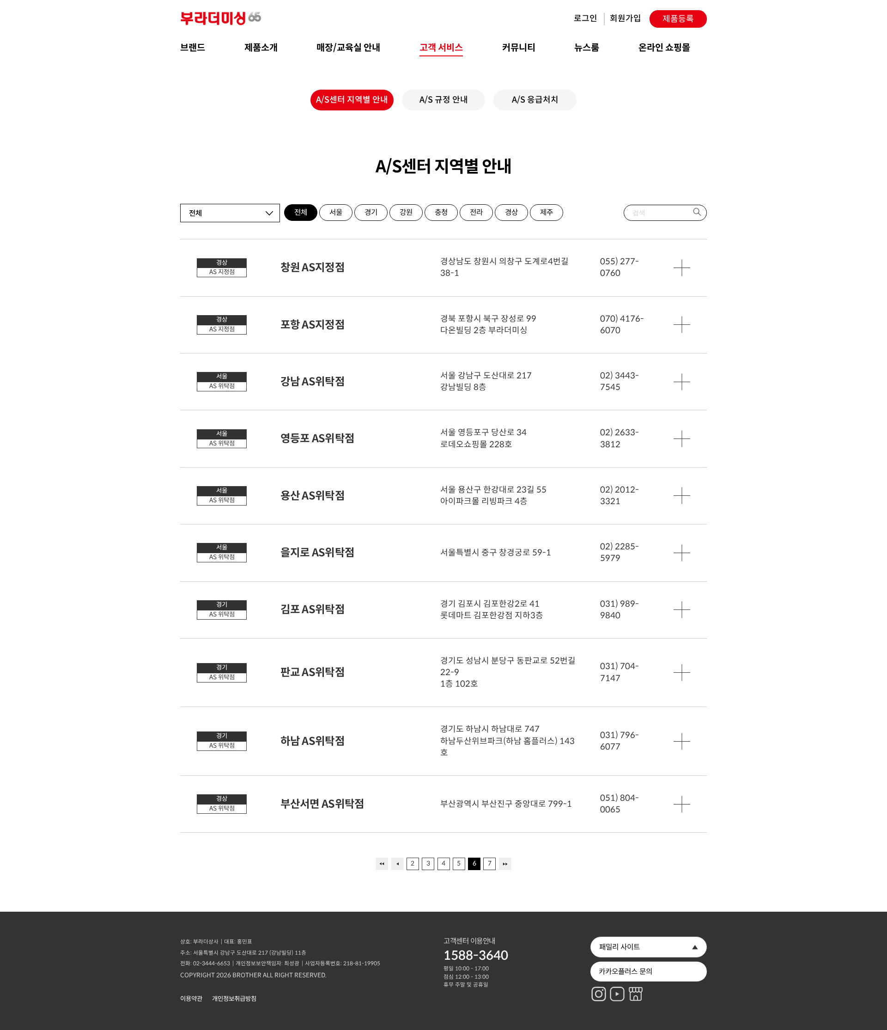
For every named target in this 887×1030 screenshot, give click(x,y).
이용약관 (191, 999)
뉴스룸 (586, 48)
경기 (371, 212)
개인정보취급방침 (234, 999)
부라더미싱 (221, 18)
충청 (441, 212)
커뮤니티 (518, 48)
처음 (382, 864)
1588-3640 (476, 955)
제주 (546, 212)
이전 (397, 864)
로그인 (585, 18)
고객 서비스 (441, 48)
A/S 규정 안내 (443, 100)
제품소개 (261, 48)
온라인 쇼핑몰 (664, 48)
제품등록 (678, 19)
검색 (698, 212)
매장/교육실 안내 (348, 48)
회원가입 (625, 18)
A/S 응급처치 (535, 100)
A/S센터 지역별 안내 (352, 100)
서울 (335, 212)
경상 (511, 212)
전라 (476, 212)
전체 (300, 212)
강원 (406, 212)
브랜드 (192, 48)
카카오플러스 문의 (625, 971)
